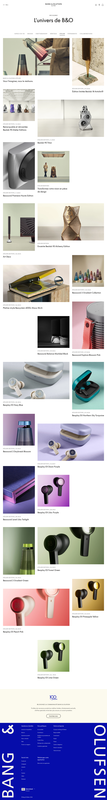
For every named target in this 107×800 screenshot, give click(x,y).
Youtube (23, 773)
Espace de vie (20, 33)
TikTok (22, 776)
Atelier (62, 33)
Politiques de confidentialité (43, 743)
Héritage (53, 33)
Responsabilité (57, 732)
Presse (55, 741)
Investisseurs (56, 735)
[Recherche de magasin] (99, 5)
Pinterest (23, 779)
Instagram (23, 764)
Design (30, 33)
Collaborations (86, 33)
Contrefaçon (40, 732)
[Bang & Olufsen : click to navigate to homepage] (53, 4)
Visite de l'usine (57, 750)
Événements (72, 33)
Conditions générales (42, 746)
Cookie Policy (40, 740)
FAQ (22, 741)
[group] (53, 491)
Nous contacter (24, 738)
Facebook (23, 761)
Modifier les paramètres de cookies (43, 736)
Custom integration (58, 744)
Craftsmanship (41, 33)
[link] (96, 5)
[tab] (19, 33)
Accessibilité (40, 729)
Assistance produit (25, 735)
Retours (23, 732)
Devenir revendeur (58, 747)
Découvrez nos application (43, 763)
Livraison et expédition (26, 729)
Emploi (55, 738)
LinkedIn (23, 767)
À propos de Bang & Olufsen (60, 729)
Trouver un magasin (25, 744)
